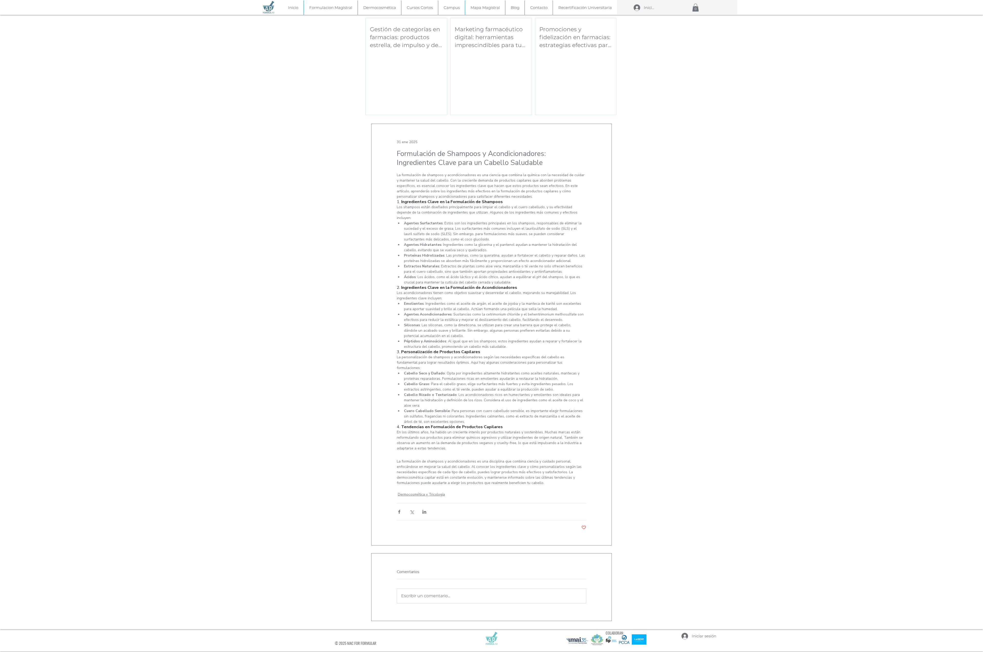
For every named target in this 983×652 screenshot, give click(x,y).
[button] (695, 8)
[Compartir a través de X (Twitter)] (411, 511)
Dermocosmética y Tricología (421, 494)
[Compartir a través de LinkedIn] (424, 511)
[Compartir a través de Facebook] (399, 511)
